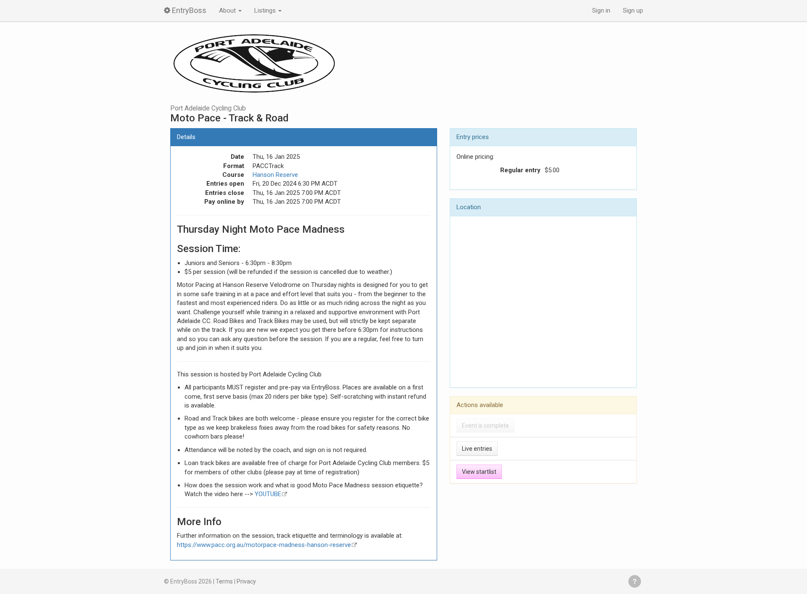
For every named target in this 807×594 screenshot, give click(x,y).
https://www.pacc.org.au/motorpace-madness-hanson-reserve (264, 545)
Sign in (601, 10)
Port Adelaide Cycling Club (208, 108)
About (228, 10)
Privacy (246, 581)
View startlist (479, 471)
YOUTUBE (268, 494)
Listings (265, 10)
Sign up (633, 10)
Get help (634, 581)
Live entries (477, 448)
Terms (224, 581)
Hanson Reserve (275, 175)
